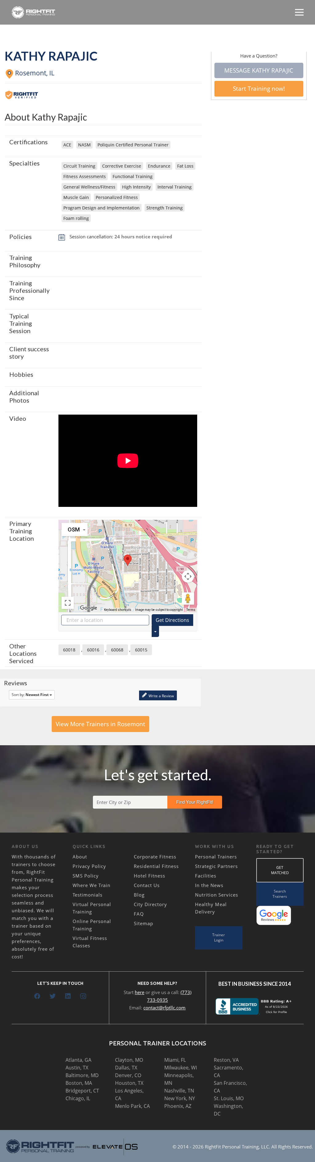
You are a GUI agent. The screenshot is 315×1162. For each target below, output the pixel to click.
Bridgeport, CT (82, 1090)
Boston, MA (79, 1083)
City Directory (150, 904)
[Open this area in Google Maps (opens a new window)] (88, 608)
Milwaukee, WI (180, 1067)
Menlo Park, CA (132, 1106)
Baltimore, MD (82, 1075)
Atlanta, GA (78, 1060)
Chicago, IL (78, 1098)
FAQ (139, 914)
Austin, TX (77, 1067)
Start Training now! (259, 89)
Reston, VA (226, 1060)
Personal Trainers (216, 857)
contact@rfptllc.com (164, 1008)
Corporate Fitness (155, 857)
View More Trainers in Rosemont (100, 724)
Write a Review (161, 695)
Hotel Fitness (149, 876)
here (139, 992)
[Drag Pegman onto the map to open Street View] (188, 598)
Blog (139, 895)
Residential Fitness (156, 866)
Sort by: (30, 694)
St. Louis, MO (229, 1098)
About (80, 857)
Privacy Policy (89, 866)
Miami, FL (175, 1060)
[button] (127, 560)
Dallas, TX (126, 1067)
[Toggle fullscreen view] (68, 603)
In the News (209, 885)
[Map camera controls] (188, 576)
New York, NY (179, 1098)
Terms (190, 609)
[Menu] (299, 12)
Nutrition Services (216, 895)
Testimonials (87, 895)
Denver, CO (128, 1075)
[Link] (34, 12)
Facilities (205, 876)
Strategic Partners (216, 866)
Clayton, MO (129, 1060)
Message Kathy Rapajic (258, 70)
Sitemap (143, 923)
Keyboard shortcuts (117, 609)
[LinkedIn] (68, 996)
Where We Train (91, 885)
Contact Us (147, 885)
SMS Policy (86, 876)
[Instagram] (83, 996)
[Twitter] (52, 996)
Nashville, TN (179, 1090)
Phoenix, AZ (177, 1106)
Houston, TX (129, 1083)
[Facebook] (37, 996)
